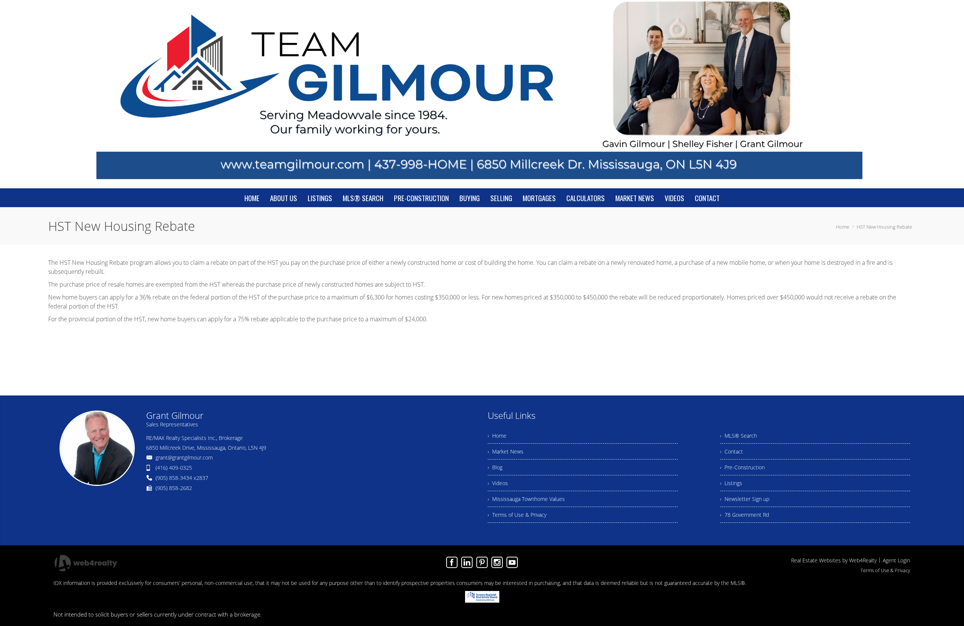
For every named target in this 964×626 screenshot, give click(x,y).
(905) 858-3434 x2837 (182, 477)
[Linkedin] (467, 562)
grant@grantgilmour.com (184, 457)
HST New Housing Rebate (884, 226)
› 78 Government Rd (744, 514)
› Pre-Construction (742, 467)
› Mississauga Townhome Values (526, 498)
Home (842, 226)
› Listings (731, 483)
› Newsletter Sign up (744, 498)
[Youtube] (512, 562)
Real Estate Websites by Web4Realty (834, 560)
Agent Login (896, 560)
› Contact (731, 451)
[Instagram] (497, 562)
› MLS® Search (738, 435)
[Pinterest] (482, 562)
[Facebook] (452, 562)
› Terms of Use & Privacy (517, 514)
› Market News (505, 451)
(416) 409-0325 (174, 467)
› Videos (498, 483)
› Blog (495, 467)
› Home (497, 435)
